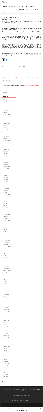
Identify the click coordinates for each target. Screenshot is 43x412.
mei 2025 (6, 129)
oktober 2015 (6, 365)
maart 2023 (6, 183)
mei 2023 (6, 179)
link (26, 72)
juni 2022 (6, 201)
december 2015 (7, 361)
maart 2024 (6, 157)
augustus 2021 (7, 222)
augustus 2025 (7, 123)
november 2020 (7, 240)
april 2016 (6, 352)
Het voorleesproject (20, 6)
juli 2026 (5, 99)
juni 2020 (6, 248)
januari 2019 (6, 285)
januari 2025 (6, 138)
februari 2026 (6, 110)
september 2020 (7, 244)
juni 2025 (6, 127)
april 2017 (6, 328)
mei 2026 (6, 103)
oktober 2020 (6, 242)
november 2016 (7, 339)
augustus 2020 (7, 246)
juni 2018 (6, 298)
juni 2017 (6, 324)
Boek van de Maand (15, 72)
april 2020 (6, 253)
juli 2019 (5, 272)
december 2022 (7, 190)
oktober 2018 (6, 292)
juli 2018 (5, 296)
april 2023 (6, 181)
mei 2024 (6, 153)
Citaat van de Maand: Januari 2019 (9, 77)
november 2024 (7, 142)
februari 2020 (6, 257)
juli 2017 (5, 322)
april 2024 (6, 155)
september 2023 (7, 170)
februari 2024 (6, 160)
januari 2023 (6, 188)
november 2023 (7, 166)
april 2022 (6, 205)
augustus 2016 (7, 346)
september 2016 (7, 344)
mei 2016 (6, 350)
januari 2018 (6, 309)
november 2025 (7, 116)
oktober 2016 (6, 341)
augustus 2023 (7, 173)
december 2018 (7, 287)
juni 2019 (6, 274)
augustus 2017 (7, 320)
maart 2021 (6, 231)
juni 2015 (6, 372)
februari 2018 (6, 307)
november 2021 (7, 216)
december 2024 (7, 140)
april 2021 (6, 229)
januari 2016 (6, 359)
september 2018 (7, 294)
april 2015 (6, 376)
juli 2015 (5, 370)
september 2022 (7, 194)
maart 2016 (6, 354)
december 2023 (7, 164)
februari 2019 (6, 283)
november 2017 (7, 313)
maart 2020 (6, 255)
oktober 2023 (6, 168)
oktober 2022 (6, 192)
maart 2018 (6, 305)
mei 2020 (6, 250)
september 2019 (7, 268)
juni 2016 (6, 348)
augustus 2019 (7, 270)
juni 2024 (6, 151)
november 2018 (7, 289)
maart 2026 (6, 108)
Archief (36, 9)
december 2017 (7, 311)
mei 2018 (6, 300)
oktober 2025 (6, 118)
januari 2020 (6, 259)
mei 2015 (6, 374)
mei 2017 (6, 326)
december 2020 (7, 238)
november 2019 (7, 263)
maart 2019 (6, 281)
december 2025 (7, 114)
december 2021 (7, 214)
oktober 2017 (6, 315)
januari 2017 (6, 335)
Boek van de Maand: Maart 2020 (33, 66)
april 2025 (6, 131)
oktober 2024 (6, 144)
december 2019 (7, 261)
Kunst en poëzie (30, 9)
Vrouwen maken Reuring (29, 6)
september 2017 (7, 318)
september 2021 (7, 220)
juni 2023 (6, 177)
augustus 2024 (7, 149)
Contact (3, 12)
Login (5, 384)
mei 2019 (6, 276)
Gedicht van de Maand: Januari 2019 (33, 77)
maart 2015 (6, 378)
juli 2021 (5, 225)
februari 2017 (6, 333)
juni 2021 (6, 227)
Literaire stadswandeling (20, 9)
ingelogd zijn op (18, 82)
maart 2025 (6, 134)
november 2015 (7, 363)
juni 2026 (6, 101)
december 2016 (7, 337)
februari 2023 (6, 186)
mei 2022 (6, 203)
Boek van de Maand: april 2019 (20, 66)
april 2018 (6, 302)
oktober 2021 (6, 218)
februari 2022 (6, 209)
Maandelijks (11, 6)
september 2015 (7, 367)
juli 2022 (5, 199)
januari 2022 (6, 212)
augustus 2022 (7, 196)
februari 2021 (6, 233)
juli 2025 (5, 125)
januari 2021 (6, 235)
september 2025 (7, 121)
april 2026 (6, 105)
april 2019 (6, 279)
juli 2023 (5, 175)
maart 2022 (6, 207)
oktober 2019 (6, 266)
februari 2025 (6, 136)
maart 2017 (6, 331)
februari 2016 (6, 357)
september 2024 (7, 147)
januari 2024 (6, 162)
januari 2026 (6, 112)
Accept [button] (20, 410)
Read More (24, 410)
